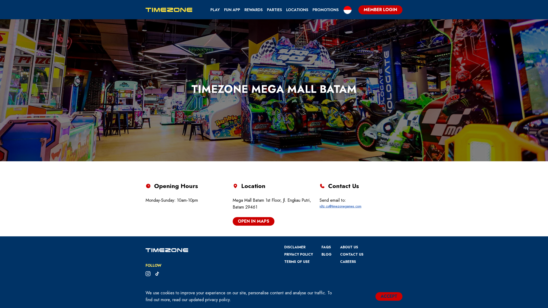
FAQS (326, 247)
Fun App (232, 9)
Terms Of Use (297, 261)
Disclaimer (294, 247)
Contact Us (351, 254)
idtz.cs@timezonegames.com (340, 206)
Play (215, 9)
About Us (349, 247)
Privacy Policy (298, 254)
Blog (327, 254)
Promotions (326, 9)
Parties (274, 9)
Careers (348, 261)
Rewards (253, 9)
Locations (297, 9)
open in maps (253, 221)
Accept (389, 296)
